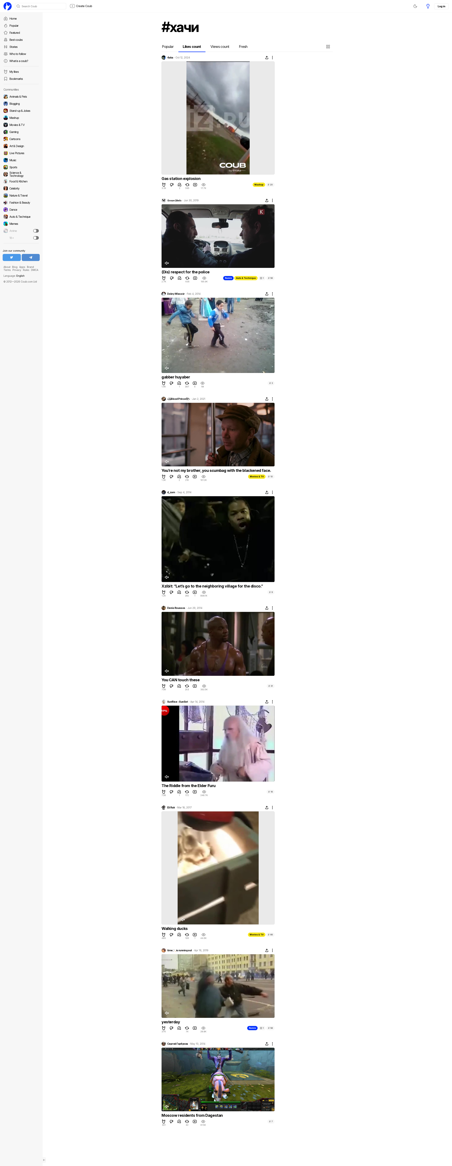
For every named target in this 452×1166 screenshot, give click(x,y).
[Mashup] (21, 117)
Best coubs (16, 39)
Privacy (17, 269)
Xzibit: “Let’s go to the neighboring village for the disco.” (212, 586)
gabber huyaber (176, 377)
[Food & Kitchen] (21, 181)
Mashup (258, 184)
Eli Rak (171, 807)
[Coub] (8, 6)
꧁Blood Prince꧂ (178, 399)
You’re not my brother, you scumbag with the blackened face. (216, 470)
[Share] (267, 57)
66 (270, 934)
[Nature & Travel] (21, 195)
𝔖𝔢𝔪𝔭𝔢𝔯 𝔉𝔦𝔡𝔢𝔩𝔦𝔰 (174, 200)
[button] (328, 46)
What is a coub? (18, 61)
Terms (7, 269)
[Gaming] (21, 131)
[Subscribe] (36, 231)
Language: (14, 275)
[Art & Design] (21, 146)
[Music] (21, 160)
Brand (30, 266)
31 (270, 685)
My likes (14, 71)
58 (270, 1027)
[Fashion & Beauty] (21, 202)
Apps (22, 266)
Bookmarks (16, 79)
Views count (219, 46)
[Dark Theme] (415, 6)
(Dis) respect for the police (186, 272)
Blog (14, 266)
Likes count (192, 46)
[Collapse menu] (44, 1160)
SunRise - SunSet (177, 702)
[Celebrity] (21, 188)
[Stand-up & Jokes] (21, 110)
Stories (13, 47)
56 (270, 278)
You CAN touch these (181, 680)
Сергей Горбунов (177, 1044)
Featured (14, 32)
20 (270, 184)
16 (270, 791)
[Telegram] (31, 257)
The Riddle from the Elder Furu (189, 785)
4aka (170, 57)
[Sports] (21, 167)
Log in (441, 6)
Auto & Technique (246, 278)
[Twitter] (12, 257)
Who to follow (17, 54)
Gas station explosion (181, 178)
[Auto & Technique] (21, 216)
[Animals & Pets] (21, 96)
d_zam (171, 492)
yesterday (171, 1022)
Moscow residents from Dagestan (192, 1115)
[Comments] (179, 185)
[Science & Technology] (21, 174)
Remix (228, 278)
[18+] (36, 238)
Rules (26, 269)
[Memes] (21, 223)
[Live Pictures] (21, 153)
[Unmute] (166, 263)
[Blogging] (21, 103)
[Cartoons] (21, 139)
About (7, 266)
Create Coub (84, 6)
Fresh (243, 46)
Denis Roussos (176, 608)
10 (270, 476)
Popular (14, 25)
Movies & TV (257, 476)
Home (13, 18)
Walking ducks (175, 928)
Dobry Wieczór (176, 294)
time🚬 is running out (179, 950)
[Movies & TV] (21, 124)
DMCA (34, 269)
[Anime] (21, 230)
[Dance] (21, 209)
